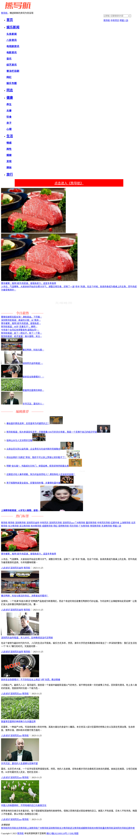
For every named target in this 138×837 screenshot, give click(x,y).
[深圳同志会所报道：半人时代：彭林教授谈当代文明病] (20, 634)
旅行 (9, 174)
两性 (9, 149)
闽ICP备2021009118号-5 (57, 833)
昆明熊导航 (63, 526)
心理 (9, 129)
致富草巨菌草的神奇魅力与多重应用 (18, 721)
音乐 (9, 58)
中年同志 (115, 20)
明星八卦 (124, 20)
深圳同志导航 (55, 523)
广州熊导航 (80, 523)
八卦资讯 (11, 40)
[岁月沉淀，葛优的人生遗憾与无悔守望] (20, 760)
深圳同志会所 (32, 523)
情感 (9, 142)
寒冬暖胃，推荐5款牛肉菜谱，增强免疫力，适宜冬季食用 (28, 554)
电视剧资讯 (12, 46)
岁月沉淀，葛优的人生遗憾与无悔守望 (19, 763)
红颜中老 (115, 523)
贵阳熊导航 (95, 526)
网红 (9, 77)
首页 (9, 20)
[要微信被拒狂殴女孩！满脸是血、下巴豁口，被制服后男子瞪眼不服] (63, 314)
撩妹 (9, 167)
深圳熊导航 (20, 523)
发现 (9, 161)
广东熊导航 (84, 526)
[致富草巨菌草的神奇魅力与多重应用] (20, 718)
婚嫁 (9, 155)
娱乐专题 (11, 83)
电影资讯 (11, 52)
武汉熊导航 (24, 526)
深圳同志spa (68, 523)
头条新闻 (11, 34)
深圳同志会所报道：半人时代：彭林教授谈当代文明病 (27, 638)
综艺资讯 (11, 64)
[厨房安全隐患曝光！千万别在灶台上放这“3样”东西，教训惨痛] (20, 676)
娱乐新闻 (12, 27)
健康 (9, 97)
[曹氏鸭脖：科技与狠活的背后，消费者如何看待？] (20, 592)
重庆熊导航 (91, 523)
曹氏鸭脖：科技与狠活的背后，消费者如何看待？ (25, 596)
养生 (9, 104)
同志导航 (74, 526)
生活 (9, 136)
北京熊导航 (21, 828)
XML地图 (73, 833)
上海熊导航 (125, 523)
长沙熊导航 (13, 526)
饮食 (9, 116)
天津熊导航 (106, 526)
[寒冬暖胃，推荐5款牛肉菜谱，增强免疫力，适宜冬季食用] (20, 551)
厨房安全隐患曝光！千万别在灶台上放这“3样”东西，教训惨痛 (30, 679)
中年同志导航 (103, 523)
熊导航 (4, 13)
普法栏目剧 (12, 71)
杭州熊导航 (36, 526)
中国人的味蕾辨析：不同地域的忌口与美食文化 (23, 805)
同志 (9, 90)
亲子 (9, 122)
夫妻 (9, 110)
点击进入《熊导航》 (69, 183)
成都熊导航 (47, 526)
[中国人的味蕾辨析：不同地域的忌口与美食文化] (20, 802)
